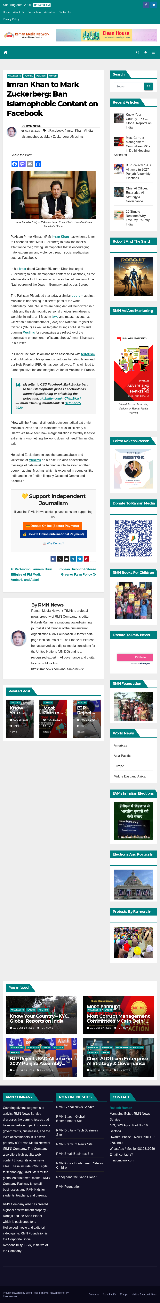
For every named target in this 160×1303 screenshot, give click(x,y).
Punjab (82, 703)
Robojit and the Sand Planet (76, 1177)
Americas (120, 745)
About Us (18, 12)
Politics (41, 76)
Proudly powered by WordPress (21, 1292)
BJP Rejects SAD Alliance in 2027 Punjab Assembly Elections (41, 1063)
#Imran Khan (74, 130)
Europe (119, 766)
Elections (33, 1047)
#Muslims (77, 136)
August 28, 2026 (24, 1028)
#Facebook (55, 130)
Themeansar (10, 1296)
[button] (137, 52)
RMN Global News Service (75, 1107)
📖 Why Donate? (53, 543)
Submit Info (34, 12)
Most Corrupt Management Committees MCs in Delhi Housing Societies (118, 1021)
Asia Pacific (14, 76)
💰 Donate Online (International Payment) (53, 534)
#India (88, 130)
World (53, 76)
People (29, 76)
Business (107, 1047)
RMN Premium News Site (74, 1144)
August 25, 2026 (24, 1070)
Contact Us (65, 12)
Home (6, 12)
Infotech (93, 1052)
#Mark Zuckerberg (56, 136)
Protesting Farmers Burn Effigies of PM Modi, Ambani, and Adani (31, 574)
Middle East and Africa (130, 776)
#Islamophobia (31, 136)
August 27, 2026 (101, 1028)
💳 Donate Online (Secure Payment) (52, 525)
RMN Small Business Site (74, 1153)
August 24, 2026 (101, 1070)
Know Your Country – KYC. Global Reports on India (39, 1018)
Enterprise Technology (129, 1047)
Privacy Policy (11, 19)
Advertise (49, 12)
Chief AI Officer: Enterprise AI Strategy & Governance (117, 1061)
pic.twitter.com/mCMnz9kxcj (60, 398)
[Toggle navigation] (153, 52)
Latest (48, 703)
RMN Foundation (68, 1186)
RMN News (33, 126)
